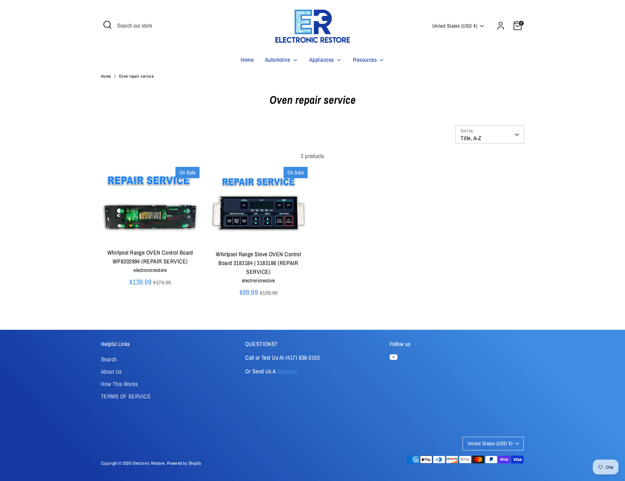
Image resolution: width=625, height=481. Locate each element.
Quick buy (150, 234)
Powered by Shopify (184, 463)
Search (109, 359)
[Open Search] (107, 24)
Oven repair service (136, 76)
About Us (111, 371)
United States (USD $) (454, 25)
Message (287, 371)
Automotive (278, 60)
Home (247, 60)
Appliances (322, 60)
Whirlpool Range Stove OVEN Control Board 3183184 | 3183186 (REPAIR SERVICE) (258, 263)
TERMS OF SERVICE (126, 396)
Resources (365, 60)
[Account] (500, 25)
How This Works (119, 384)
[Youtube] (393, 357)
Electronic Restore (148, 463)
